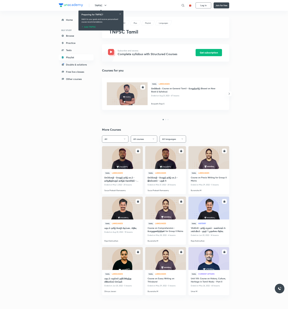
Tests (69, 50)
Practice (70, 42)
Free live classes (75, 71)
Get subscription (209, 52)
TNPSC (98, 5)
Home (69, 19)
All (106, 139)
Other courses (74, 79)
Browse (70, 35)
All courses (138, 139)
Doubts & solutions (76, 64)
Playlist (70, 57)
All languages (169, 139)
